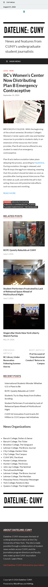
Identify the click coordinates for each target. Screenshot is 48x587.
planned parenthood (13, 207)
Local (5, 71)
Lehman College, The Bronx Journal (19, 448)
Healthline (39, 162)
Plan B (32, 204)
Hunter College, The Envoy (15, 463)
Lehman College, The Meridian (17, 476)
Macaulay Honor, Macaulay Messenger (21, 479)
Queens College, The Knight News (18, 486)
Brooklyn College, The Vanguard (18, 444)
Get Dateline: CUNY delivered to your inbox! (23, 565)
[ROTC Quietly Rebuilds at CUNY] (24, 234)
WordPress (18, 584)
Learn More (17, 558)
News (11, 71)
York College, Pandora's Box (16, 482)
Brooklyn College (20, 202)
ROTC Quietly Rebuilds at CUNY (19, 250)
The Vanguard (31, 207)
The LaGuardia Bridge (13, 470)
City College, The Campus (15, 454)
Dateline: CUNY (25, 580)
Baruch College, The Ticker (15, 441)
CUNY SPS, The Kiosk (13, 457)
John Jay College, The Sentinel (17, 467)
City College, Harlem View (15, 451)
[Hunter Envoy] (24, 11)
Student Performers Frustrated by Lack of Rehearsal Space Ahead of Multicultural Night (23, 291)
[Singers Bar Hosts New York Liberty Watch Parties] (24, 317)
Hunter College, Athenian (15, 460)
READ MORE (9, 193)
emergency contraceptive (16, 204)
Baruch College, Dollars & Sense (17, 438)
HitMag (30, 584)
